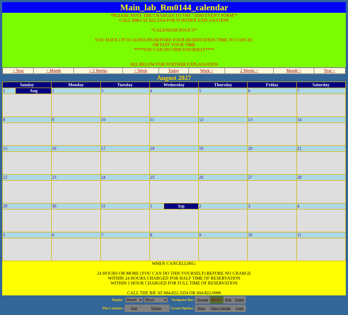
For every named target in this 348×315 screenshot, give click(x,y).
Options (156, 308)
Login (239, 308)
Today (173, 70)
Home (201, 308)
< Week (140, 70)
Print (134, 308)
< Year (18, 70)
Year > (329, 70)
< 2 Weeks (98, 70)
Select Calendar (221, 308)
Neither (239, 300)
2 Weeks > (249, 70)
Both (228, 300)
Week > (206, 70)
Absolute (202, 300)
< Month (53, 70)
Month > (293, 70)
